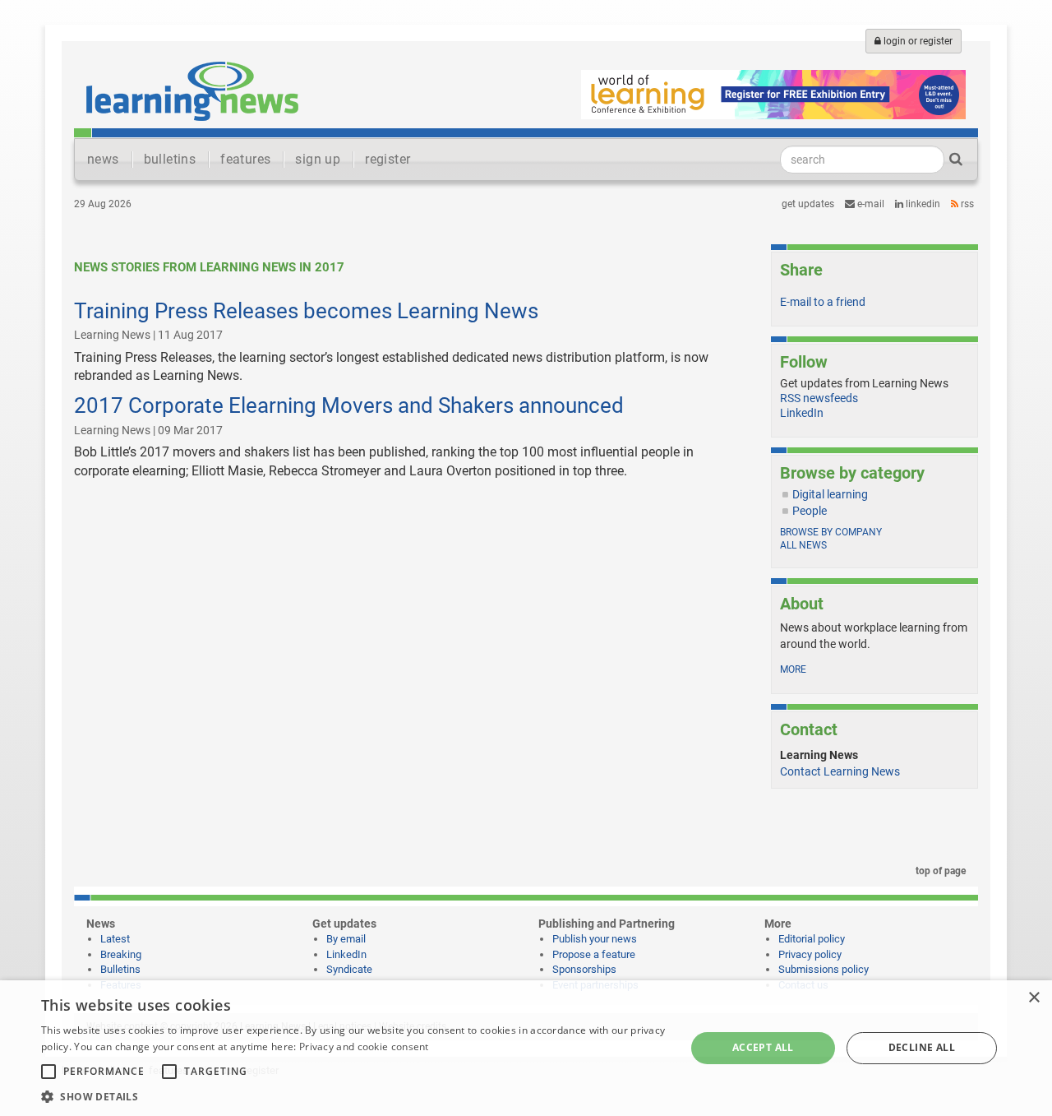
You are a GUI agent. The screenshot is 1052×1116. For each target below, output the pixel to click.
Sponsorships (584, 969)
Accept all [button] (763, 1047)
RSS (966, 204)
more (793, 669)
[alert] (526, 1048)
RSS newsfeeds (819, 398)
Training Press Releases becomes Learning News (306, 311)
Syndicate (349, 969)
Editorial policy (811, 939)
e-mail (869, 204)
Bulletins (120, 969)
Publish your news (594, 939)
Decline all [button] (921, 1047)
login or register (917, 41)
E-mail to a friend (822, 301)
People (809, 510)
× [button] (1033, 998)
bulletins (170, 159)
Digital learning (830, 494)
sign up (317, 159)
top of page (939, 871)
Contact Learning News (840, 771)
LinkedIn (921, 204)
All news (803, 545)
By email (346, 939)
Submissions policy (823, 969)
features (245, 159)
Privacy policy (810, 954)
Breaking (120, 954)
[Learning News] (192, 90)
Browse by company (831, 532)
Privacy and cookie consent (364, 1046)
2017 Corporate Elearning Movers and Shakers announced (349, 405)
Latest (115, 939)
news (103, 159)
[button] (354, 1096)
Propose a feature (593, 954)
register (387, 159)
